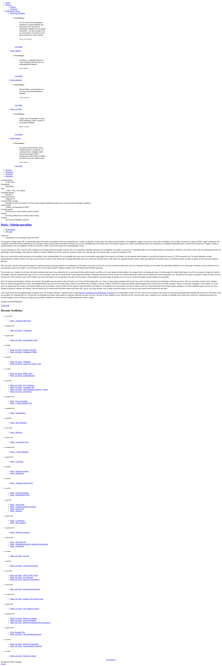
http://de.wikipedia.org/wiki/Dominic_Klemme (96, 293)
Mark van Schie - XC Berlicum (21, 577)
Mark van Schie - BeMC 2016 (21, 373)
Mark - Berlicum (16, 432)
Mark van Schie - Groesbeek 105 (22, 387)
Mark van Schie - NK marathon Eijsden (24, 609)
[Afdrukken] (10, 230)
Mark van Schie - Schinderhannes (22, 376)
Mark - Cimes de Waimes (19, 493)
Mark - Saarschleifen (17, 413)
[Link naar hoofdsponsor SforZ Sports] (5, 306)
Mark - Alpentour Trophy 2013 (21, 483)
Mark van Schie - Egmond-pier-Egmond (25, 589)
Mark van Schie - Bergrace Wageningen (24, 579)
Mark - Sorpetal (16, 511)
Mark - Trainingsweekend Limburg (23, 507)
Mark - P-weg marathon (19, 401)
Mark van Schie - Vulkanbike (21, 330)
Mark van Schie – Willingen (20, 362)
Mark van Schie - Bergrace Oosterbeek (24, 644)
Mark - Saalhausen (17, 473)
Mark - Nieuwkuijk (17, 505)
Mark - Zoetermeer (17, 546)
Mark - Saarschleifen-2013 (20, 495)
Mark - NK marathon (18, 523)
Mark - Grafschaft (16, 462)
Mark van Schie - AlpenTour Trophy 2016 (25, 364)
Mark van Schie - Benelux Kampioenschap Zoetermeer (30, 623)
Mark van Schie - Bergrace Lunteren (23, 618)
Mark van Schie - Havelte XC (21, 392)
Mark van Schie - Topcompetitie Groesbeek (26, 646)
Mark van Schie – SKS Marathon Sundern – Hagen (29, 389)
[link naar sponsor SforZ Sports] (111, 660)
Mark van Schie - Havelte (19, 556)
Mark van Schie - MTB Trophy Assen (24, 575)
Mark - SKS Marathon (18, 423)
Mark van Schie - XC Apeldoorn (22, 385)
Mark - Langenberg (17, 521)
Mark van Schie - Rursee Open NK (23, 350)
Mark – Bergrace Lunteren (20, 532)
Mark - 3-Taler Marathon (19, 452)
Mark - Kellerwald (17, 509)
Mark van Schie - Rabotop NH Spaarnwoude (26, 599)
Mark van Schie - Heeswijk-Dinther (23, 620)
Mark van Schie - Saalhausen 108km (23, 352)
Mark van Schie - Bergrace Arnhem (23, 656)
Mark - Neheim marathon (16, 224)
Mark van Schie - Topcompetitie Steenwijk (25, 634)
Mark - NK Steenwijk (18, 542)
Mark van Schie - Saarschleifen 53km (24, 340)
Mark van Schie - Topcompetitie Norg (24, 566)
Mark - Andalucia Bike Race (20, 321)
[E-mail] (9, 232)
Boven (3, 664)
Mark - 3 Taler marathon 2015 (21, 403)
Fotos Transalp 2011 (17, 632)
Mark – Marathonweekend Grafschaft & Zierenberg (29, 544)
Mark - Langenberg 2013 (19, 442)
